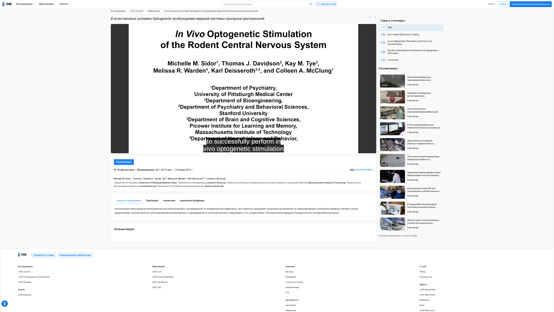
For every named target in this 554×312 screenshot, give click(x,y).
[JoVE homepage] (22, 255)
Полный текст (124, 162)
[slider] (350, 149)
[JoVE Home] (7, 4)
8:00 (383, 52)
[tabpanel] (243, 211)
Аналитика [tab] (169, 200)
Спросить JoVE (328, 4)
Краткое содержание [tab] (129, 200)
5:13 (383, 43)
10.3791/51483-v (364, 169)
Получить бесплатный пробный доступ (530, 4)
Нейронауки (154, 11)
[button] (371, 28)
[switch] (342, 149)
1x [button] (359, 149)
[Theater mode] (372, 149)
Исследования (118, 11)
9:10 (383, 60)
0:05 (383, 28)
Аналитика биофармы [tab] (192, 200)
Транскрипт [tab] (152, 200)
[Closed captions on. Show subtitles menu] (365, 149)
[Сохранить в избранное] (375, 17)
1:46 (383, 35)
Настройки (291, 305)
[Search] (310, 4)
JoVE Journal (136, 11)
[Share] (370, 17)
